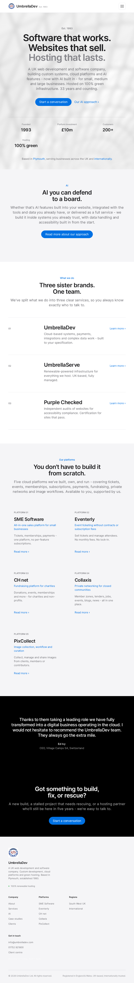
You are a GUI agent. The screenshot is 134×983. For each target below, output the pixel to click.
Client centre (15, 952)
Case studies (15, 918)
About (11, 903)
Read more (20, 551)
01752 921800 (16, 947)
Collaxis (43, 918)
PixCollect (44, 923)
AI (9, 913)
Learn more (117, 328)
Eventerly (44, 908)
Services (13, 908)
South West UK (77, 903)
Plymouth (39, 158)
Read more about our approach (67, 234)
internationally (103, 158)
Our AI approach (85, 102)
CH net (42, 913)
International (76, 908)
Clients (12, 923)
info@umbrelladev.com (20, 942)
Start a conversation (53, 102)
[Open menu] (122, 6)
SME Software (46, 903)
